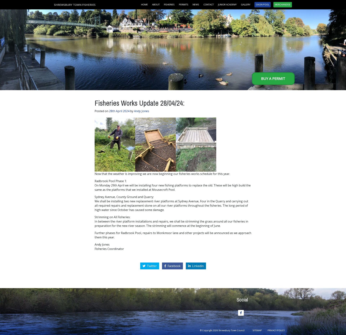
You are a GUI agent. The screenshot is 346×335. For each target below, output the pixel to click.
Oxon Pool (262, 4)
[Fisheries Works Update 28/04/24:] (115, 144)
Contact (208, 4)
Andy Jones (141, 111)
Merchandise (282, 4)
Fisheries (169, 4)
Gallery (245, 4)
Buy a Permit (273, 78)
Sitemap (257, 330)
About (156, 4)
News (196, 4)
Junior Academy (227, 4)
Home (144, 4)
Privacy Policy (276, 330)
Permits (183, 4)
